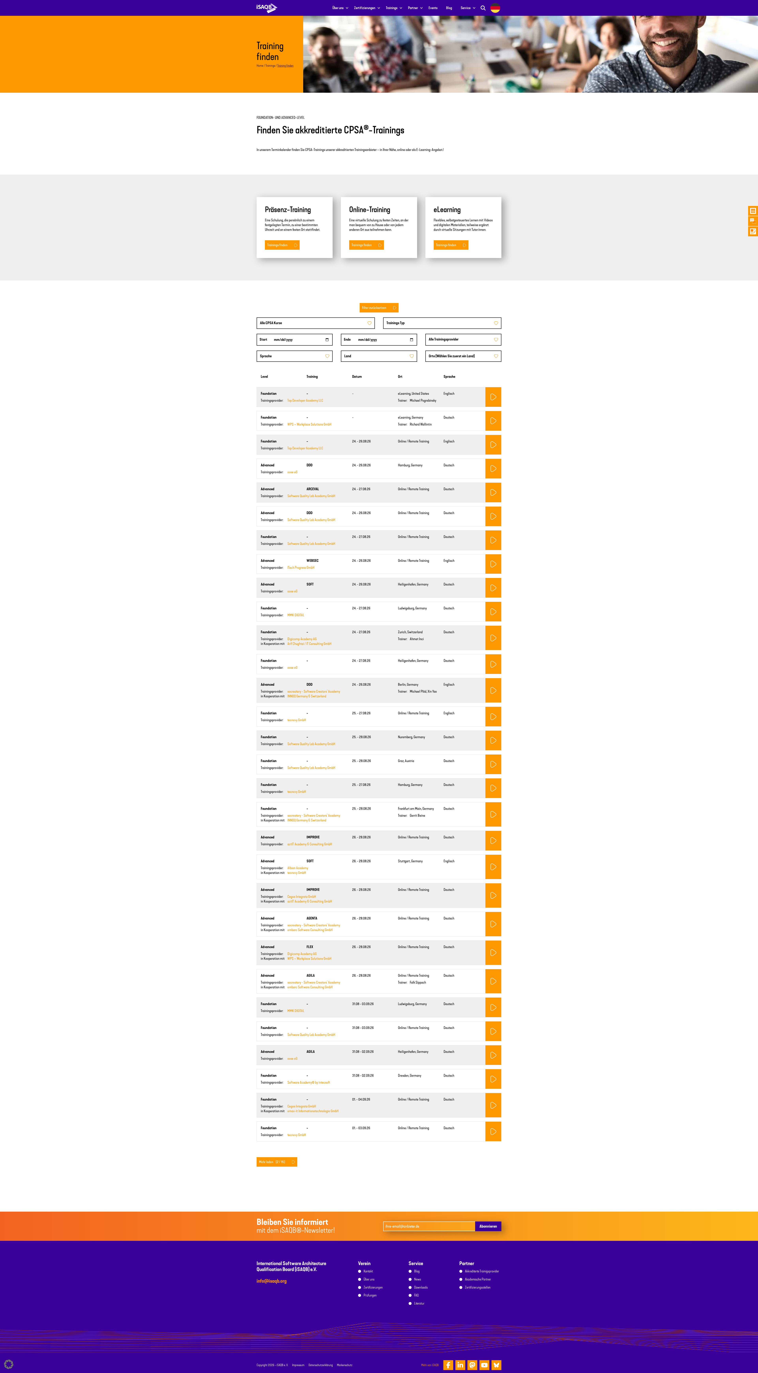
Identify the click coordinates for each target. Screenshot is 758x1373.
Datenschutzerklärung (321, 1365)
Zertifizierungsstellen (478, 1287)
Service (466, 8)
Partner (413, 8)
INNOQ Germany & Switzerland (306, 696)
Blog (449, 8)
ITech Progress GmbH (300, 567)
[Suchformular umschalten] (483, 8)
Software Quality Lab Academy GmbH (311, 496)
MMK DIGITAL (295, 615)
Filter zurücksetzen (374, 308)
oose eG (292, 472)
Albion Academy (297, 868)
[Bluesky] (496, 1365)
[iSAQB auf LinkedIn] (460, 1365)
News (417, 1279)
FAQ (416, 1295)
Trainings (391, 8)
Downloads (421, 1287)
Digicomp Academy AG (302, 639)
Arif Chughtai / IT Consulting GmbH (309, 644)
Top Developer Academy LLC (305, 400)
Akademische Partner (478, 1279)
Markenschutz (344, 1365)
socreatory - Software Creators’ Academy (313, 691)
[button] (8, 1364)
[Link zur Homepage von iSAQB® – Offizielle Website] (267, 8)
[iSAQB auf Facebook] (448, 1365)
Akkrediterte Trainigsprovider (482, 1271)
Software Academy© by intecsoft (308, 1082)
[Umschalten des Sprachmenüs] (495, 8)
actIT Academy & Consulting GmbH (309, 844)
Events (433, 8)
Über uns (337, 8)
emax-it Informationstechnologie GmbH (313, 1111)
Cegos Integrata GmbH (301, 896)
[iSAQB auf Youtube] (484, 1365)
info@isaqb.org (272, 1281)
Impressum (298, 1365)
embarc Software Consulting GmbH (310, 930)
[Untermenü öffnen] (347, 8)
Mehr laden (272, 1162)
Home (260, 66)
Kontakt (368, 1271)
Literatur (419, 1303)
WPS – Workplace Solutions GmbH (309, 424)
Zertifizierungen (364, 8)
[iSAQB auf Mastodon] (472, 1365)
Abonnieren (488, 1226)
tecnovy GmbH (296, 720)
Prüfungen (370, 1295)
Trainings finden (277, 245)
